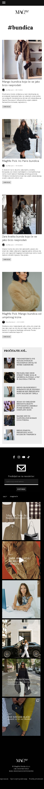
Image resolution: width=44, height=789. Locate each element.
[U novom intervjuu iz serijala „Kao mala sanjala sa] (21, 599)
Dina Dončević (10, 322)
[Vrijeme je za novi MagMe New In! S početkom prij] (21, 521)
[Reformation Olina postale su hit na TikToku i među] (21, 717)
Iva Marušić (10, 90)
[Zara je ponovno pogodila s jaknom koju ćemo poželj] (21, 560)
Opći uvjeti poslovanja (18, 779)
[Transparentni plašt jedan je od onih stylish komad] (21, 678)
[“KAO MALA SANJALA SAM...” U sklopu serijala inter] (21, 638)
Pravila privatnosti (36, 779)
